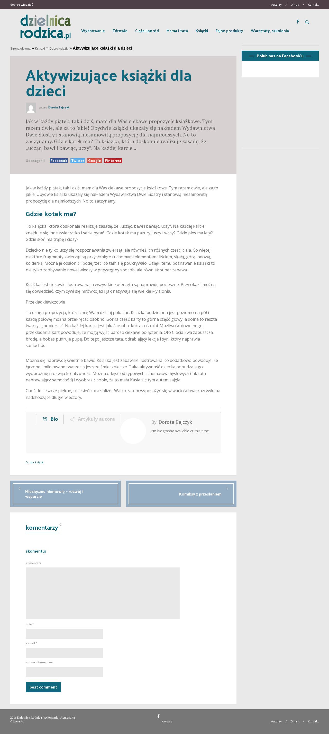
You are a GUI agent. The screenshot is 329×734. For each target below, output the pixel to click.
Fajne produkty (229, 30)
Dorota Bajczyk (59, 107)
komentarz (33, 563)
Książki (202, 30)
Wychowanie (93, 30)
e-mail (31, 643)
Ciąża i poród (147, 30)
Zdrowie (120, 30)
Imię (30, 624)
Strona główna (20, 48)
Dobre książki (58, 48)
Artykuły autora (95, 419)
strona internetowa (39, 662)
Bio (53, 419)
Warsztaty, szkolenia (270, 30)
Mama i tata (177, 30)
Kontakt (313, 4)
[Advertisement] (280, 114)
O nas (295, 4)
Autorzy (276, 4)
